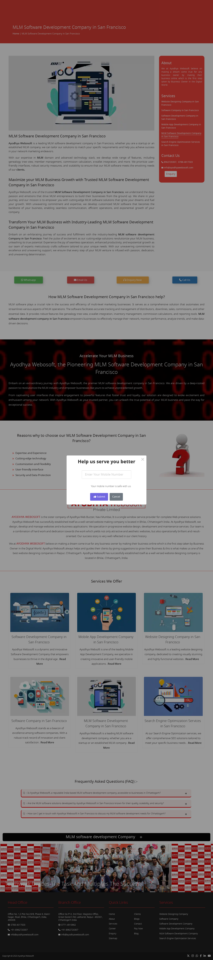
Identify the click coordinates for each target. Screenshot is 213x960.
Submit (100, 497)
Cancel (116, 497)
